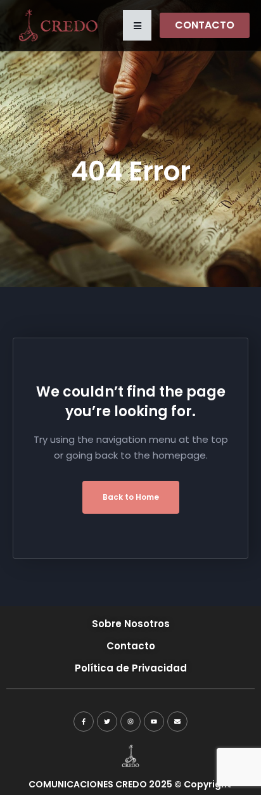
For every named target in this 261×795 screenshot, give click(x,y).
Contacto (130, 645)
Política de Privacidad (131, 668)
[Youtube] (154, 721)
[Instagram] (130, 721)
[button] (137, 25)
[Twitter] (107, 721)
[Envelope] (177, 721)
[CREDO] (57, 24)
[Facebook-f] (83, 721)
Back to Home (131, 497)
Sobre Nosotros (131, 623)
